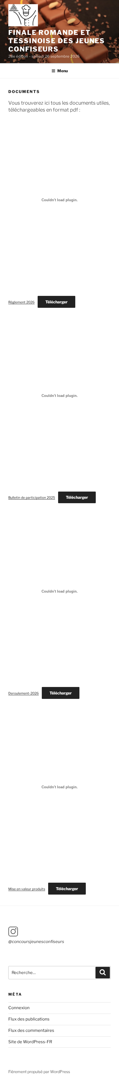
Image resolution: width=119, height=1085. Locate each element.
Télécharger (56, 301)
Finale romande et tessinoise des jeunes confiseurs (56, 41)
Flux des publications (29, 1019)
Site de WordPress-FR (30, 1041)
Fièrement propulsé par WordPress (39, 1071)
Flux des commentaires (31, 1030)
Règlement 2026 (21, 302)
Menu (62, 70)
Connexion (19, 1007)
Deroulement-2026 (23, 693)
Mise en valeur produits (26, 889)
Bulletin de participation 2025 (31, 497)
